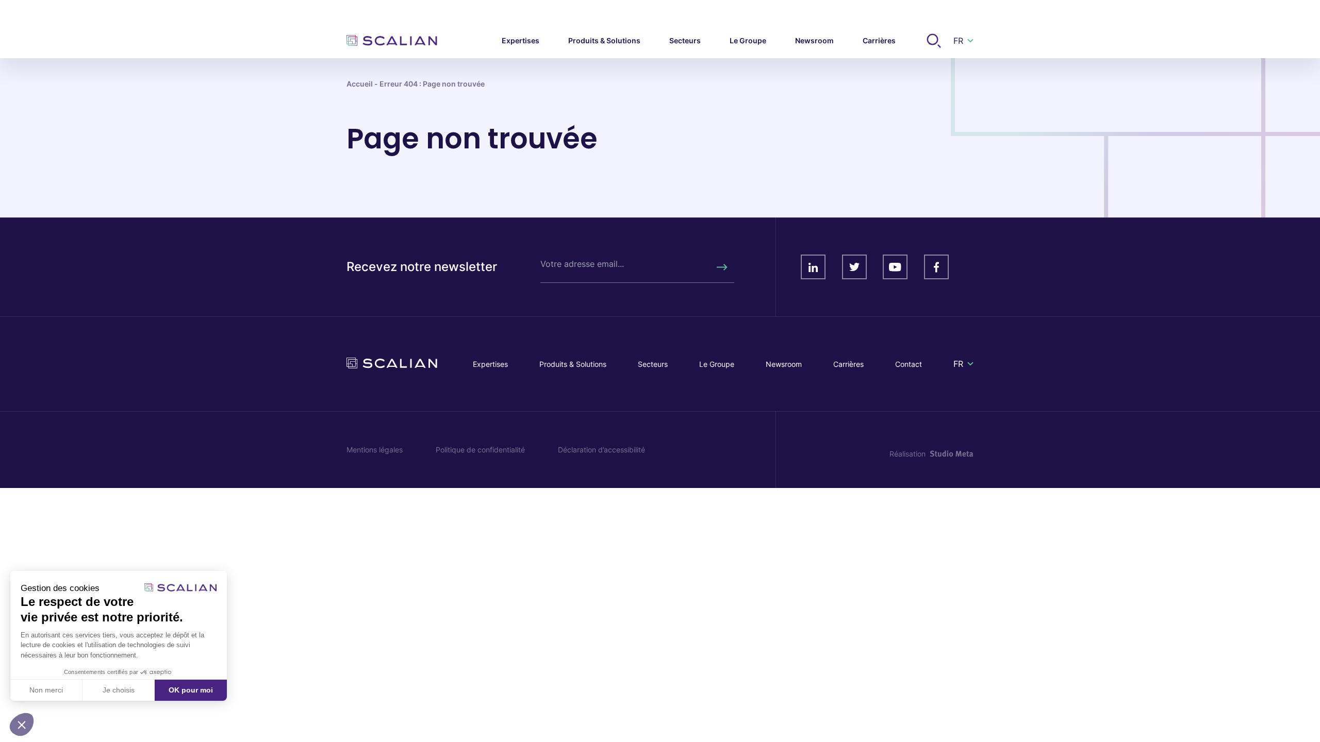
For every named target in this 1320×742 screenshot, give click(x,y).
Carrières (848, 364)
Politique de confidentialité (480, 449)
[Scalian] (391, 40)
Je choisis (119, 690)
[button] (21, 724)
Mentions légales (374, 449)
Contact (908, 364)
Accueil (359, 83)
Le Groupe (716, 364)
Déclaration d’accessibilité (601, 449)
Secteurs (653, 364)
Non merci (46, 690)
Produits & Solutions (572, 364)
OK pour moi (191, 690)
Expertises (490, 364)
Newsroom (784, 364)
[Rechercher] (721, 267)
